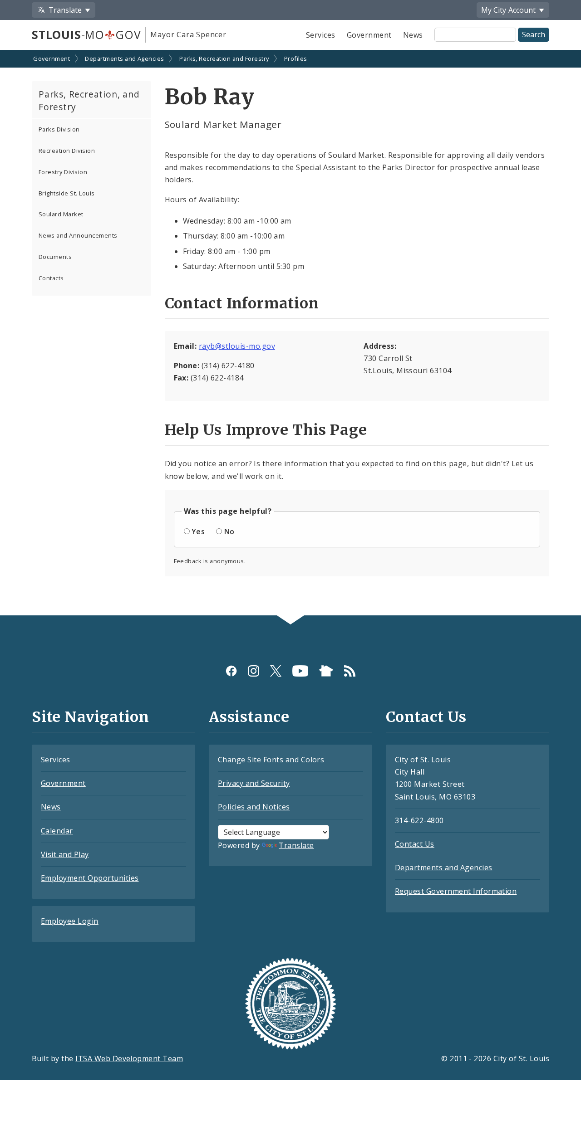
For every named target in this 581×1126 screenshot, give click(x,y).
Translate (296, 845)
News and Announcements (78, 235)
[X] (275, 671)
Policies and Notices (254, 807)
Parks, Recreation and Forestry (224, 58)
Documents (55, 257)
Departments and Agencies (124, 58)
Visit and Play (65, 854)
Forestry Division (63, 172)
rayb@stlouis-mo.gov (237, 346)
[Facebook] (231, 671)
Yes (198, 531)
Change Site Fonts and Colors (271, 760)
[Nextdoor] (326, 671)
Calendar (57, 831)
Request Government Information (456, 891)
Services (320, 35)
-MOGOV (86, 34)
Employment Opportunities (90, 878)
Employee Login (69, 921)
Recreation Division (67, 150)
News (413, 35)
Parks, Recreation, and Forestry (89, 100)
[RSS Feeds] (349, 671)
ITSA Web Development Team (129, 1058)
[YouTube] (300, 671)
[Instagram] (253, 671)
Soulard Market (61, 214)
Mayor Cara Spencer (188, 34)
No (229, 531)
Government (369, 35)
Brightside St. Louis (67, 193)
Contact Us (414, 844)
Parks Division (59, 129)
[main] (290, 334)
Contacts (51, 278)
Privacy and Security (254, 783)
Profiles (295, 58)
